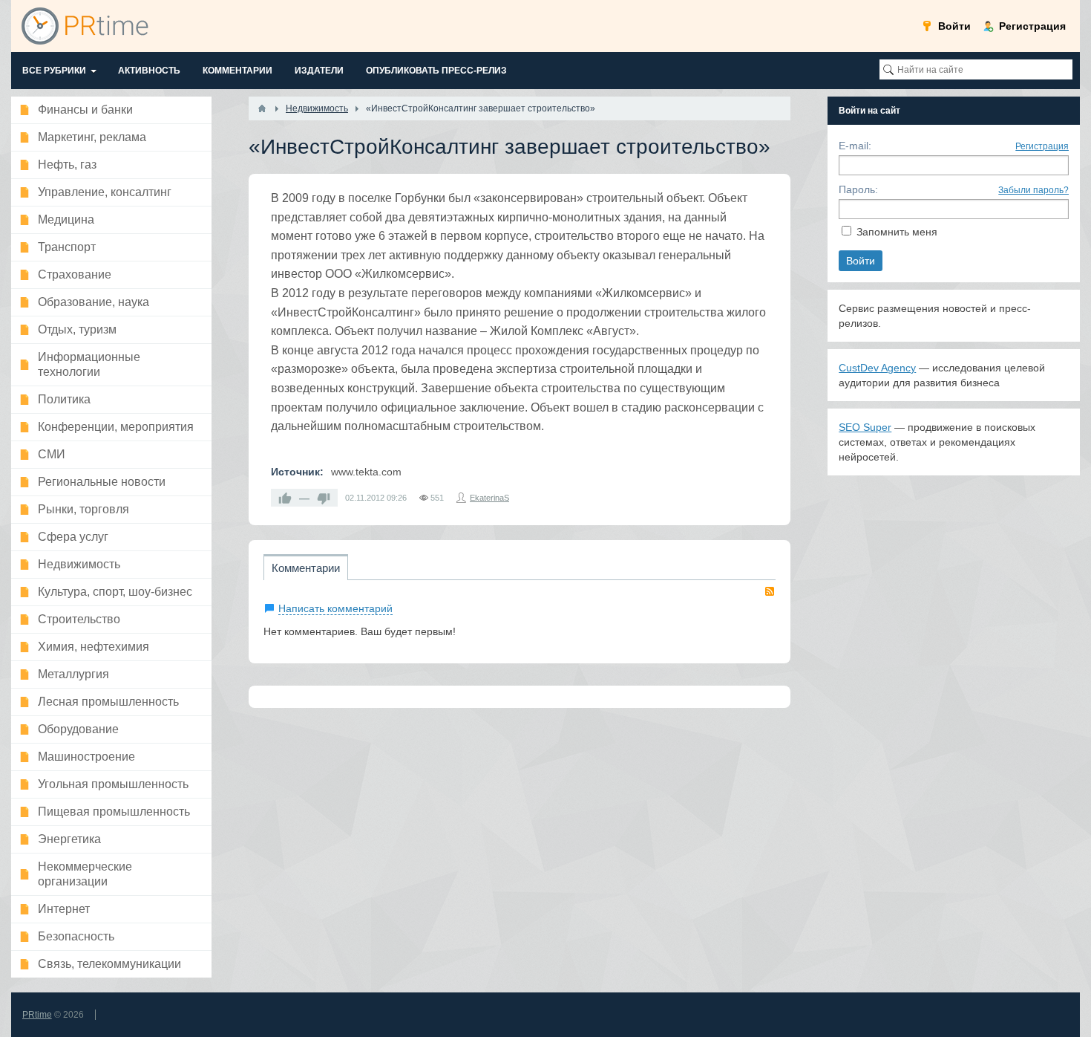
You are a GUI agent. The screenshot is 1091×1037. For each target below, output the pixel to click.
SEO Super (865, 427)
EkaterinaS (489, 497)
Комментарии (306, 568)
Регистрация (1042, 146)
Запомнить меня (896, 232)
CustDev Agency (877, 368)
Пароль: (858, 189)
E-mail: (855, 146)
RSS (770, 591)
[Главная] (262, 108)
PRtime (37, 1015)
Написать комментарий (335, 608)
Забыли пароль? (1033, 190)
